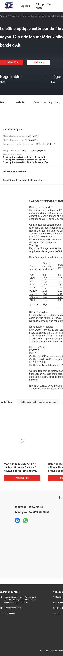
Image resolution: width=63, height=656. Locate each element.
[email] (17, 520)
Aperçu (3, 16)
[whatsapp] (25, 520)
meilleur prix (11, 62)
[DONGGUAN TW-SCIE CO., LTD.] (8, 5)
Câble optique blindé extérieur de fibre (38, 402)
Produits (14, 16)
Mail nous (39, 62)
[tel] (33, 520)
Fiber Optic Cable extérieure (33, 16)
